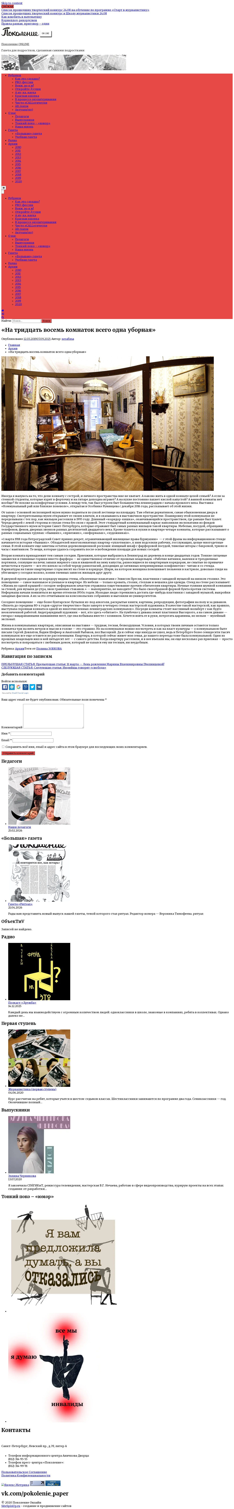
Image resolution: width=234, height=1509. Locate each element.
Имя (5, 733)
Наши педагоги (19, 827)
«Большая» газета (28, 133)
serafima (68, 339)
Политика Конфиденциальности (25, 1475)
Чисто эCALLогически (31, 102)
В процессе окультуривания (35, 99)
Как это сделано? (27, 78)
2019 (18, 178)
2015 (18, 164)
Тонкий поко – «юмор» (32, 123)
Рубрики (14, 75)
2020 (18, 181)
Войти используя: (14, 681)
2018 (18, 174)
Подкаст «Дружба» (22, 1002)
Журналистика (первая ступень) (32, 1089)
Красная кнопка (27, 96)
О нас (12, 113)
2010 (18, 147)
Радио (12, 140)
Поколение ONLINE (15, 44)
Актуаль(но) (24, 109)
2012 (18, 154)
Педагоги (22, 116)
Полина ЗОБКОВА (49, 648)
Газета (13, 130)
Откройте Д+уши (28, 89)
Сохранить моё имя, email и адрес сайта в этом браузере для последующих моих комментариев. (76, 747)
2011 (18, 150)
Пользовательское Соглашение (24, 1472)
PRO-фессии (24, 82)
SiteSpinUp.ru (10, 1506)
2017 (18, 171)
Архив (12, 143)
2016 (18, 167)
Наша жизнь (24, 126)
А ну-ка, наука (25, 92)
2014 (18, 161)
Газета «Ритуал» (20, 904)
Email (6, 740)
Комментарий (11, 727)
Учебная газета (26, 137)
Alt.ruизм (21, 106)
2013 (18, 157)
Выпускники (24, 120)
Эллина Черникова (22, 1176)
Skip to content (11, 3)
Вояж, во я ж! (24, 85)
